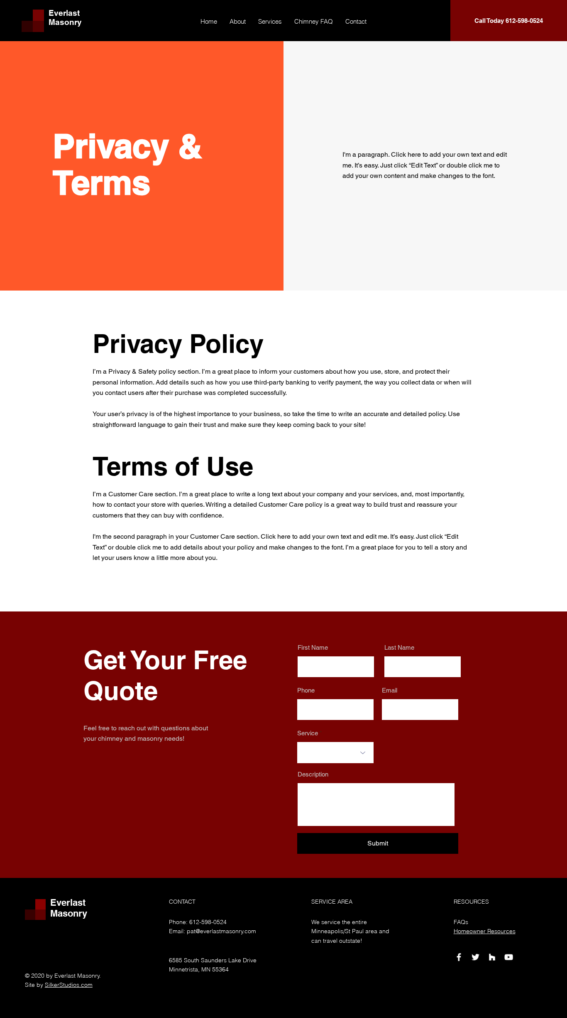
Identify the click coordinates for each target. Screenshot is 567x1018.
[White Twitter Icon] (475, 957)
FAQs (461, 922)
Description (313, 774)
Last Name (399, 647)
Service (307, 733)
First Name (313, 647)
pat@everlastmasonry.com (221, 931)
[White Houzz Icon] (492, 957)
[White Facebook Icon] (459, 957)
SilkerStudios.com (69, 984)
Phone (306, 690)
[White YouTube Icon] (508, 957)
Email (389, 690)
